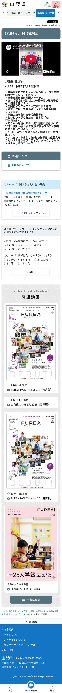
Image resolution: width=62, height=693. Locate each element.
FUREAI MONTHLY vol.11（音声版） (32, 389)
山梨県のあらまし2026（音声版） (30, 404)
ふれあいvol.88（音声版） (26, 589)
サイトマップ (11, 634)
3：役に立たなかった (18, 248)
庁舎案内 (9, 629)
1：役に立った (15, 245)
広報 (25, 611)
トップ (4, 611)
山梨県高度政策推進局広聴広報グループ (25, 193)
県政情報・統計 (15, 611)
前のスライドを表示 (3, 13)
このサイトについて (15, 639)
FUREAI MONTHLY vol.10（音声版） (32, 498)
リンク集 (9, 650)
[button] (47, 4)
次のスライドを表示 (58, 13)
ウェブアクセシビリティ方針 (19, 645)
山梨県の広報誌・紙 (37, 611)
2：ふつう (35, 245)
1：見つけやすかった (18, 259)
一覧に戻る (33, 600)
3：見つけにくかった (18, 263)
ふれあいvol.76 (20, 165)
